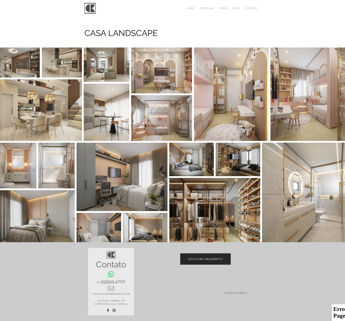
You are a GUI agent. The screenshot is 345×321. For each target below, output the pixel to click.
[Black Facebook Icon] (108, 310)
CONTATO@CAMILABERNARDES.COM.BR (111, 294)
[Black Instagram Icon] (114, 310)
